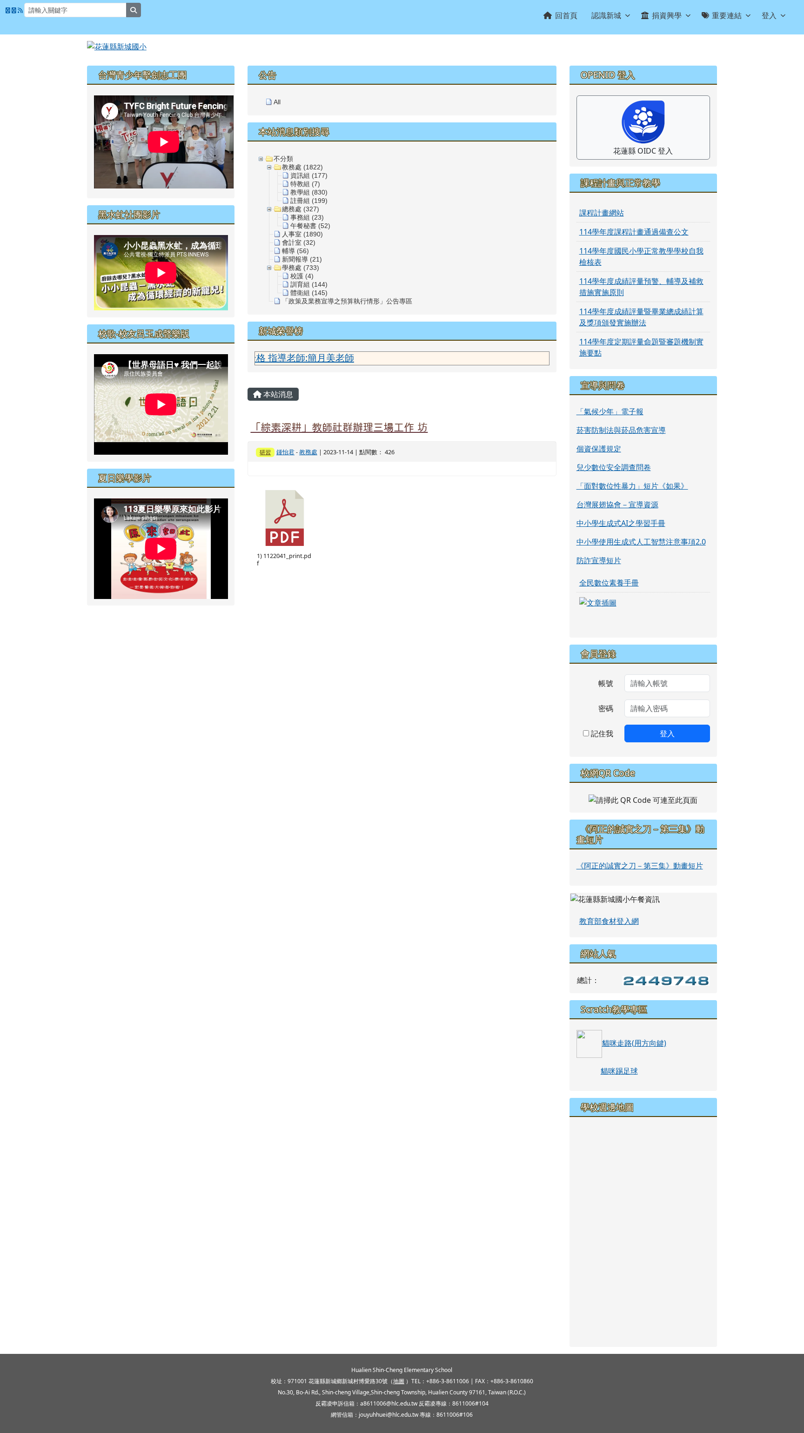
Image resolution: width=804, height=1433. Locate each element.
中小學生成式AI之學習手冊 (620, 523)
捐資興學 (667, 15)
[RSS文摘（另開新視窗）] (20, 10)
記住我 (601, 733)
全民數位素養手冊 (609, 583)
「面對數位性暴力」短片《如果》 (632, 486)
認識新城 (606, 15)
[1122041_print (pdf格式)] (285, 518)
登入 (769, 15)
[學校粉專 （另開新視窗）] (8, 10)
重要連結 (727, 15)
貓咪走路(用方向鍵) (634, 1043)
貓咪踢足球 (619, 1071)
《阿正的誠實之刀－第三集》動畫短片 (639, 866)
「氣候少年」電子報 (609, 411)
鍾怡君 (285, 452)
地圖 (398, 1381)
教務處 (308, 452)
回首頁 (566, 15)
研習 (265, 452)
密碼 (605, 708)
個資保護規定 (598, 449)
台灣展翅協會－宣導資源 (617, 504)
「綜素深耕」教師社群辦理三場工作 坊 (339, 427)
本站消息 (277, 394)
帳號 (605, 683)
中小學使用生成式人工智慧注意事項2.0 (641, 542)
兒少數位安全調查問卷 (613, 467)
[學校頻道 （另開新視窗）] (14, 10)
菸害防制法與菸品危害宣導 (621, 430)
